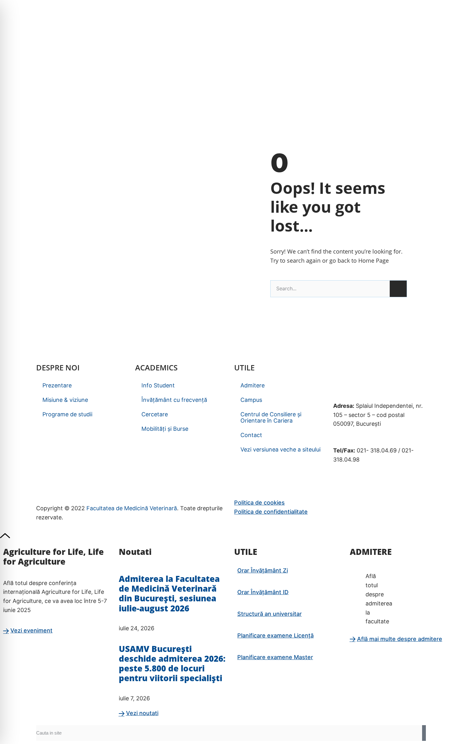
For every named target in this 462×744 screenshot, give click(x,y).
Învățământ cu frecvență (174, 400)
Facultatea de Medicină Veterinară (131, 508)
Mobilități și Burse (164, 428)
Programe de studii (67, 414)
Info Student (158, 385)
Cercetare (154, 414)
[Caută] (398, 289)
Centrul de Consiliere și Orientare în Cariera (270, 417)
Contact (251, 435)
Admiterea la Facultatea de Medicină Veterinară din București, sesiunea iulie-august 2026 (169, 593)
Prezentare (57, 385)
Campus (251, 400)
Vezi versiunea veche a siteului (280, 449)
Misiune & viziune (65, 400)
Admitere (252, 385)
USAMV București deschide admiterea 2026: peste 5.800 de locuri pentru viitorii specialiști (172, 663)
